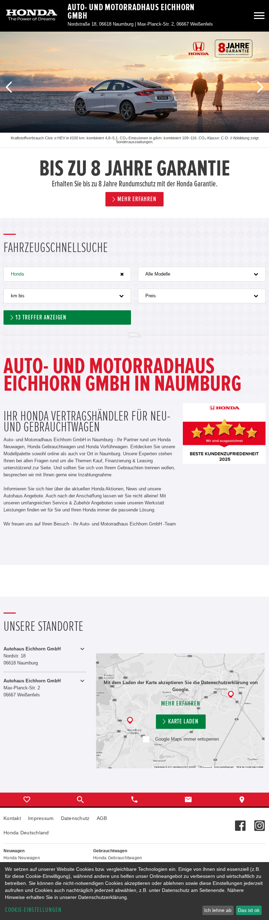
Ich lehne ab (218, 910)
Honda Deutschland (26, 832)
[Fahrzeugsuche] (81, 800)
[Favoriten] (27, 800)
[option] (134, 125)
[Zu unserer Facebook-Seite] (240, 822)
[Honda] (32, 16)
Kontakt (12, 818)
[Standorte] (242, 800)
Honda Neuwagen (22, 857)
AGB (102, 818)
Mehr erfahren (180, 703)
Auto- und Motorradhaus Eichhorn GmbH (131, 11)
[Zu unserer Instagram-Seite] (259, 822)
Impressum (41, 818)
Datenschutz (75, 818)
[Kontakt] (188, 800)
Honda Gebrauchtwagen (117, 857)
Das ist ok (249, 910)
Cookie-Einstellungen (33, 910)
